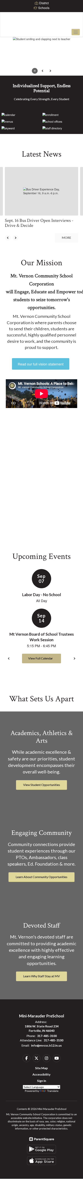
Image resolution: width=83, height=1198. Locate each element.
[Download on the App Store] (41, 1160)
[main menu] (75, 32)
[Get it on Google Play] (41, 1149)
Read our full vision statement (41, 363)
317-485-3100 (47, 1036)
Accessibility (41, 1074)
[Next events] (74, 658)
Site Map (41, 1068)
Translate (52, 1090)
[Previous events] (9, 658)
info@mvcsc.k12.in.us (46, 1045)
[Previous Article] (8, 238)
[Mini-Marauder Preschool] (41, 21)
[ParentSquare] (41, 1139)
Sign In (41, 1080)
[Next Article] (15, 238)
